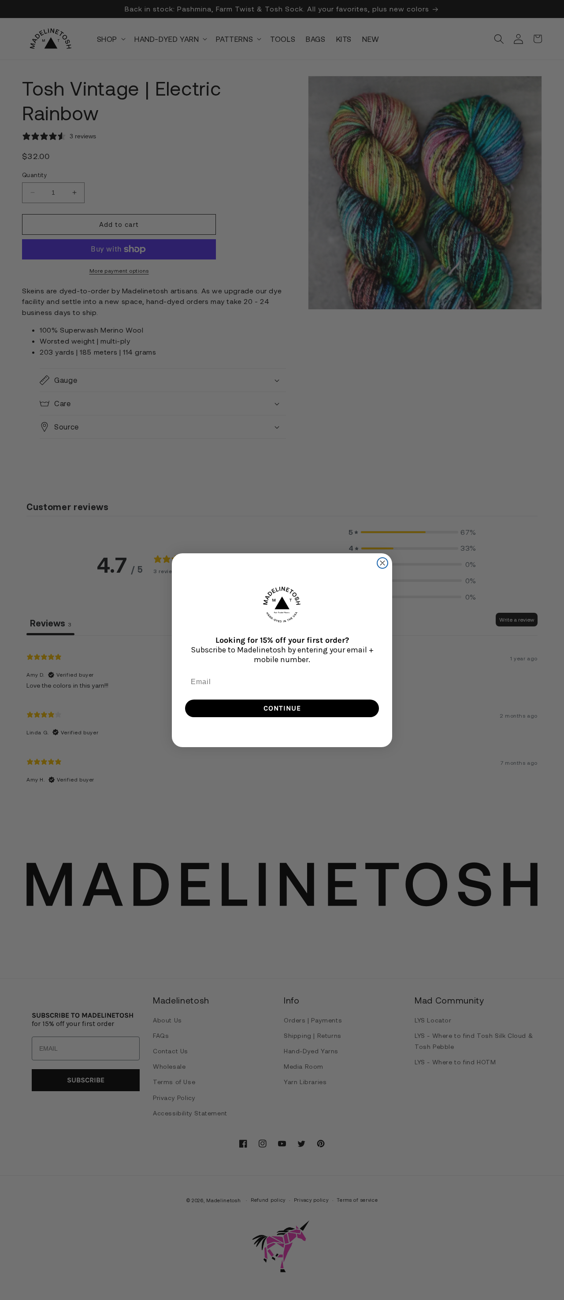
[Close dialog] (382, 563)
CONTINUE (282, 708)
